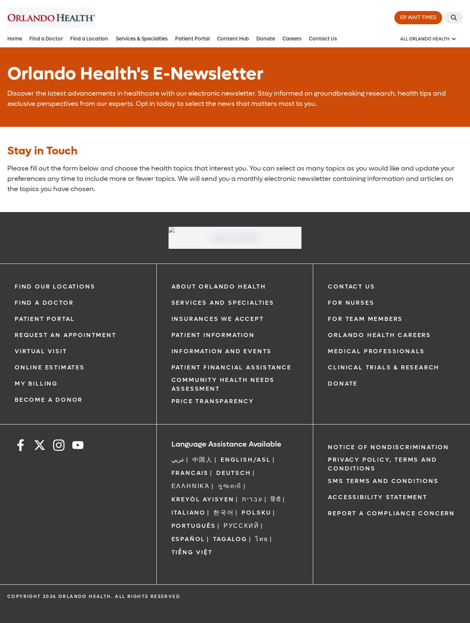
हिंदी (276, 499)
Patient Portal (192, 38)
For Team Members (365, 319)
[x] (40, 446)
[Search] (454, 18)
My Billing (36, 383)
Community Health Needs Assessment (223, 384)
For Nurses (351, 303)
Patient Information (213, 335)
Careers (291, 38)
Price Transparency (212, 401)
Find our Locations (55, 286)
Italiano (188, 512)
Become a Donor (49, 400)
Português (193, 526)
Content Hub (233, 38)
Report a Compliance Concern (391, 513)
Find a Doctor (46, 38)
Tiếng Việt (192, 552)
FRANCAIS (190, 473)
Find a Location (89, 38)
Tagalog (230, 539)
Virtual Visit (41, 351)
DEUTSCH (233, 473)
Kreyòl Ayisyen (202, 499)
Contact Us (323, 38)
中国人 (202, 459)
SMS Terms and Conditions (383, 481)
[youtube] (78, 446)
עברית (252, 499)
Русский (242, 526)
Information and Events (221, 351)
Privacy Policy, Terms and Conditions (382, 464)
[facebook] (20, 446)
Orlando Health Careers (379, 335)
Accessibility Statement (377, 497)
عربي (178, 459)
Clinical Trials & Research (384, 367)
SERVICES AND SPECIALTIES (222, 303)
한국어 (223, 512)
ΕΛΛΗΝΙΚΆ (190, 486)
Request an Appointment (65, 335)
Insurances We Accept (217, 319)
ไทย (261, 539)
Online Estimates (50, 367)
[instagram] (59, 446)
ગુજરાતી (230, 486)
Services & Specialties (142, 38)
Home (14, 38)
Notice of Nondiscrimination (388, 447)
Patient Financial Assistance (231, 367)
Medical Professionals (376, 351)
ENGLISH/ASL (246, 459)
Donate (265, 38)
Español (188, 539)
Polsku (256, 512)
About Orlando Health (218, 286)
